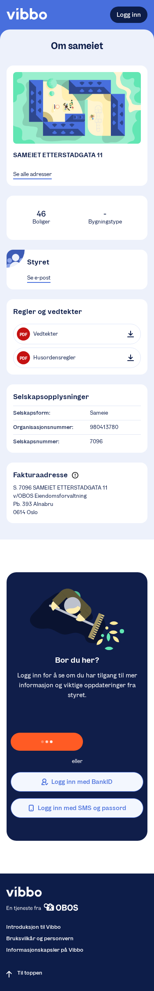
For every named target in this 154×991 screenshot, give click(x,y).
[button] (75, 475)
